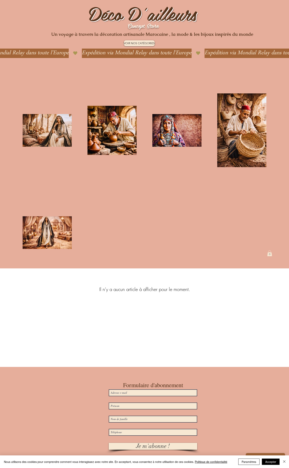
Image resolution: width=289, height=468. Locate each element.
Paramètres (249, 462)
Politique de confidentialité (211, 462)
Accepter (270, 462)
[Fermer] (284, 462)
